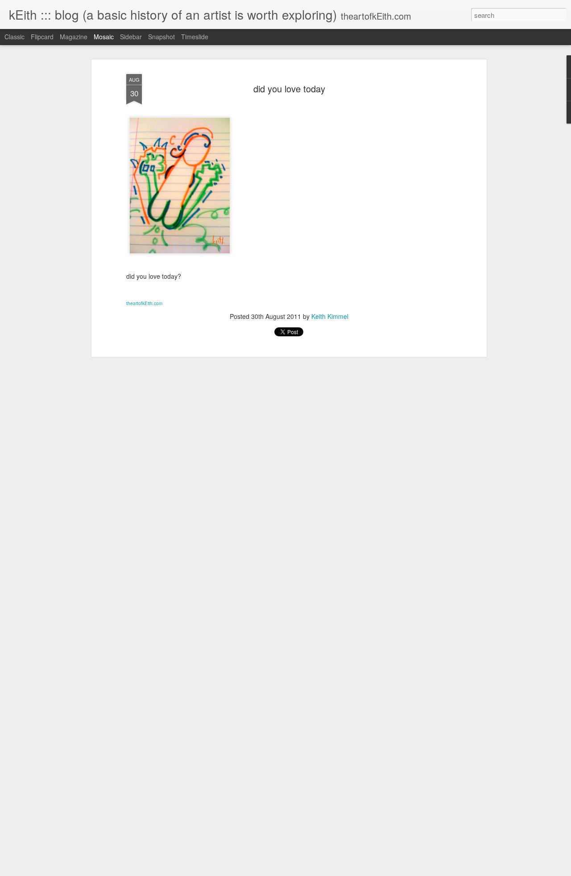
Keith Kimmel (329, 316)
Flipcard (42, 36)
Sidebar (131, 36)
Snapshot (161, 36)
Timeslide (194, 36)
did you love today (289, 88)
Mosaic (104, 36)
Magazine (73, 36)
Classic (14, 36)
